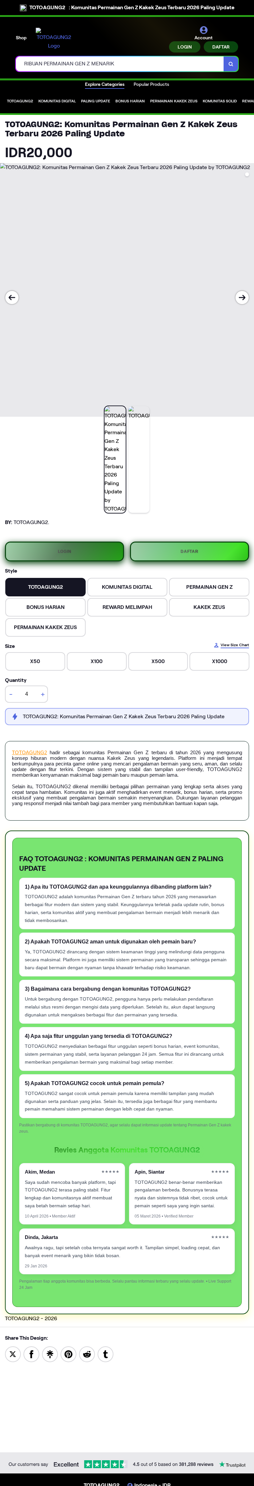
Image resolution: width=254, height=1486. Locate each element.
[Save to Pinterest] (68, 1354)
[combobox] (120, 63)
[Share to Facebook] (31, 1354)
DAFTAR (221, 47)
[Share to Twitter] (13, 1354)
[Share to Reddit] (87, 1354)
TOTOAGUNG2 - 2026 (31, 1318)
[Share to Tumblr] (105, 1354)
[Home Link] (54, 39)
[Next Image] (242, 297)
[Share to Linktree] (50, 1354)
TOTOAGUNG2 (29, 752)
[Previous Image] (12, 297)
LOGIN (185, 47)
